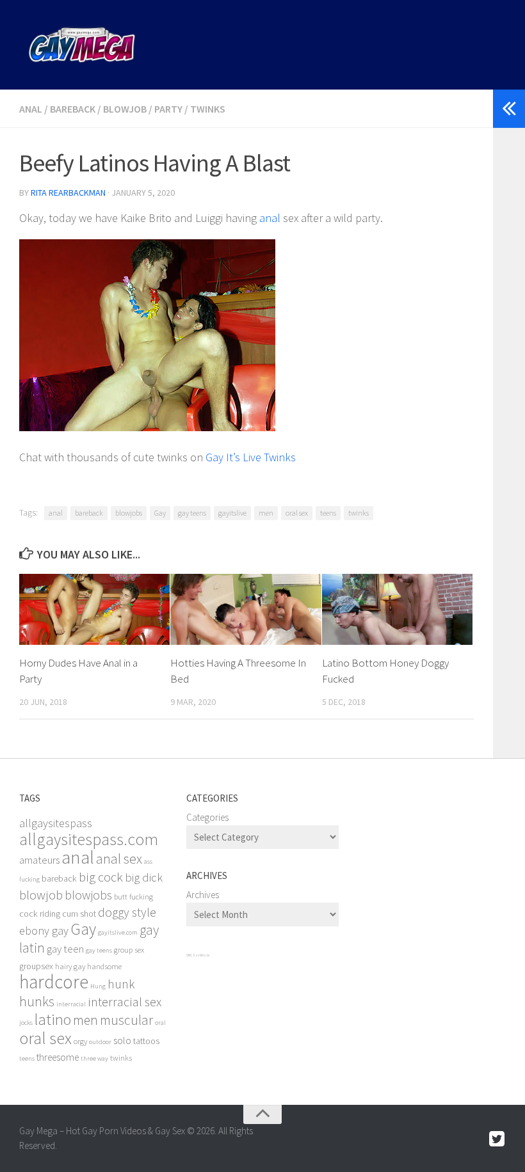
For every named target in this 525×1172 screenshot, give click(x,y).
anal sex (119, 858)
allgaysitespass (55, 823)
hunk (121, 984)
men (266, 513)
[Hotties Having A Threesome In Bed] (245, 609)
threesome (57, 1057)
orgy (80, 1041)
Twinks (207, 108)
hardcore (53, 982)
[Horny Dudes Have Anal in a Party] (94, 609)
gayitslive (232, 513)
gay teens (192, 513)
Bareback (72, 108)
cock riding (39, 913)
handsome (104, 966)
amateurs (39, 860)
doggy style (127, 912)
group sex (129, 949)
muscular (126, 1020)
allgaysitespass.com (88, 839)
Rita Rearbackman (68, 192)
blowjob (41, 895)
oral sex (297, 513)
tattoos (146, 1041)
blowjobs (128, 513)
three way (94, 1058)
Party (168, 108)
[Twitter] (497, 1139)
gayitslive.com (118, 932)
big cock (101, 877)
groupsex (36, 966)
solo (122, 1040)
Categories (207, 817)
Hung (98, 986)
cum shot (79, 913)
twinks (358, 513)
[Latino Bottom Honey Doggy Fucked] (397, 609)
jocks (26, 1022)
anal (269, 217)
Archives (202, 895)
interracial (71, 1004)
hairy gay (70, 966)
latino (53, 1019)
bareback (89, 513)
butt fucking (133, 896)
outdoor (100, 1042)
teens (328, 513)
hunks (36, 1001)
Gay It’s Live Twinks (251, 457)
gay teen (65, 949)
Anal (30, 108)
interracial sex (124, 1002)
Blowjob (125, 108)
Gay (160, 513)
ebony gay (44, 930)
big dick (144, 877)
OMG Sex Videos (197, 955)
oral (160, 1022)
